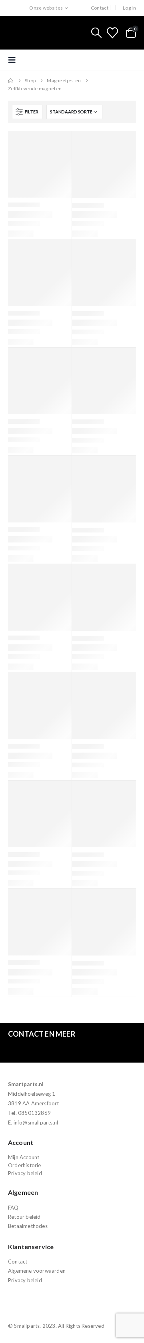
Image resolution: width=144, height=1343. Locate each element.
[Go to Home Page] (11, 81)
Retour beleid (24, 1217)
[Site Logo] (42, 33)
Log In (129, 8)
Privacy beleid (25, 1173)
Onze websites (46, 8)
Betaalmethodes (28, 1226)
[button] (96, 33)
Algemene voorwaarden (37, 1271)
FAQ (13, 1207)
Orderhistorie (24, 1165)
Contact (99, 8)
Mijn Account (23, 1157)
